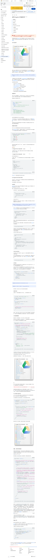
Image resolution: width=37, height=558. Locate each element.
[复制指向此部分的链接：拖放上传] (17, 520)
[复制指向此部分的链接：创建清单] (16, 93)
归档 (19, 551)
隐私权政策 (13, 556)
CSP (17, 83)
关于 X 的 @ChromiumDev (31, 549)
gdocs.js (24, 286)
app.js (13, 175)
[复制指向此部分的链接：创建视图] (15, 184)
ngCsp (27, 256)
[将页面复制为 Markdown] (26, 16)
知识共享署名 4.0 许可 (22, 542)
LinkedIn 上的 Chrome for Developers (31, 552)
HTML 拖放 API (16, 71)
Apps (4, 3)
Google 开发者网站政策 (18, 543)
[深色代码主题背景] (32, 100)
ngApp (32, 222)
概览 (1, 4)
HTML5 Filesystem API (16, 86)
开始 (33, 8)
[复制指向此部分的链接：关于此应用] (17, 42)
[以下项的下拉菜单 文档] (13, 0)
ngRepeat (30, 204)
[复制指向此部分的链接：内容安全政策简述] (20, 251)
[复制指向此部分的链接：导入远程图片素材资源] (21, 393)
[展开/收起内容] (15, 19)
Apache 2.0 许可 (33, 542)
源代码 (13, 40)
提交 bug (12, 549)
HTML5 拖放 (15, 87)
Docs (2, 3)
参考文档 (4, 4)
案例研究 (20, 550)
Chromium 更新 (21, 549)
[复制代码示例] (34, 100)
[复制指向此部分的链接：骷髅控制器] (18, 291)
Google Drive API (15, 80)
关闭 (28, 8)
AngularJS (18, 38)
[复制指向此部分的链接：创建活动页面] (18, 125)
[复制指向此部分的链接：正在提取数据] (19, 315)
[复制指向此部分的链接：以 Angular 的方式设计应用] (23, 177)
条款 (11, 556)
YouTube (29, 550)
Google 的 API (29, 71)
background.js (15, 129)
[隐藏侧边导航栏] (8, 556)
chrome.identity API (24, 78)
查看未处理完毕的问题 (13, 550)
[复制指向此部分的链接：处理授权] (17, 263)
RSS (28, 553)
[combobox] (23, 1)
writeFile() (20, 511)
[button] (4, 17)
